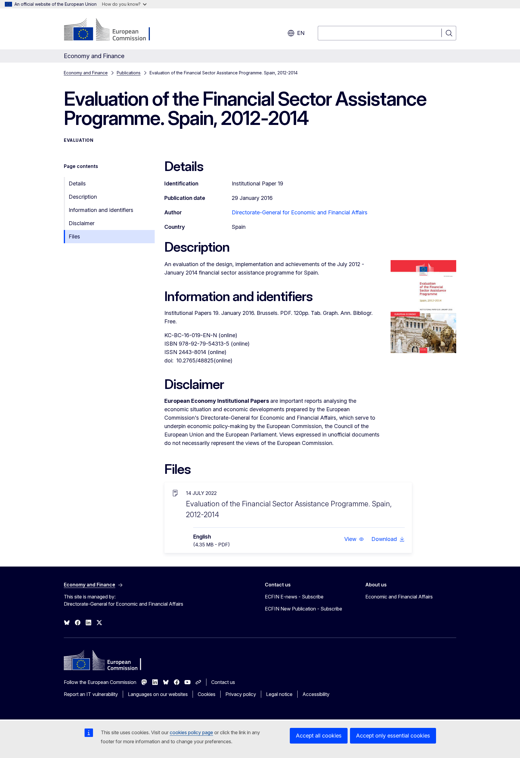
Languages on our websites (158, 694)
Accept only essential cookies (393, 735)
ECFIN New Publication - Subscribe (303, 609)
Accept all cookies (319, 735)
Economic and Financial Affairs (399, 597)
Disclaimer (81, 223)
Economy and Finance (86, 72)
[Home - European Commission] (112, 30)
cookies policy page (191, 732)
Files (74, 236)
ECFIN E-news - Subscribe (294, 597)
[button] (354, 539)
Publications (129, 72)
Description (83, 197)
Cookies (206, 694)
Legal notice (279, 694)
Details (77, 183)
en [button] (301, 33)
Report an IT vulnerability (91, 694)
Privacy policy (240, 694)
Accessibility (316, 694)
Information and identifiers (101, 210)
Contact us (223, 682)
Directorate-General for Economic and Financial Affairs (299, 212)
